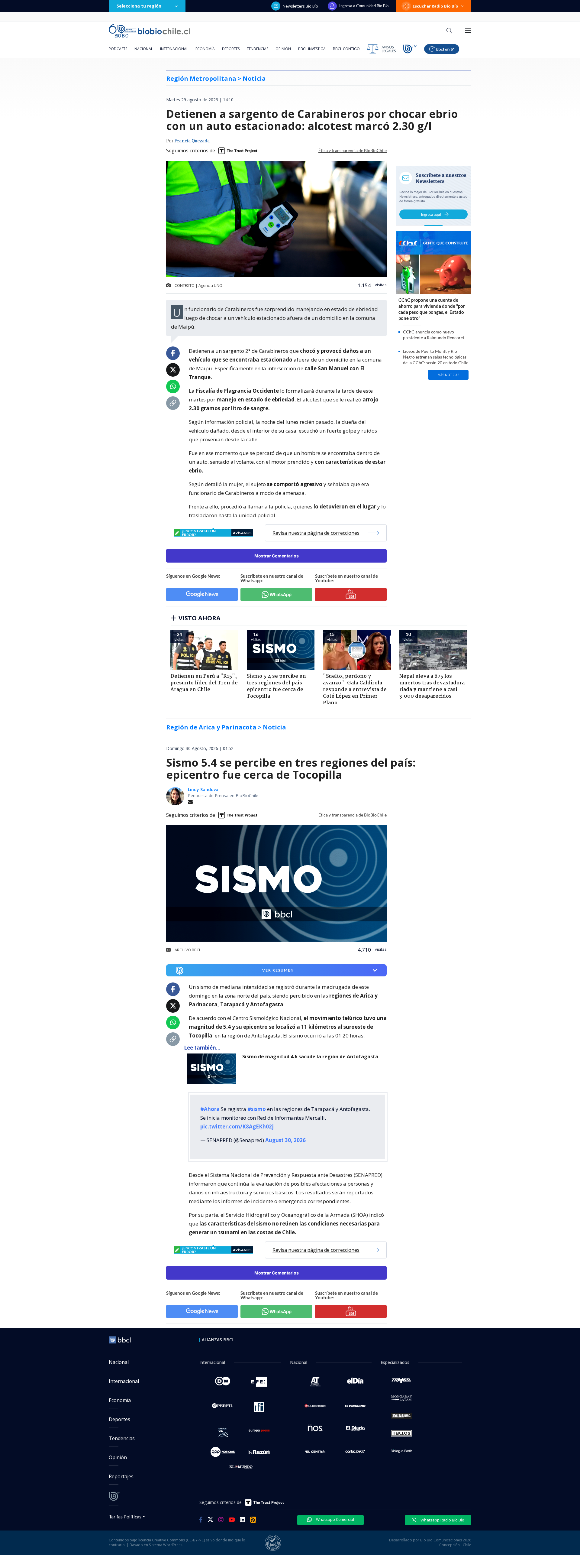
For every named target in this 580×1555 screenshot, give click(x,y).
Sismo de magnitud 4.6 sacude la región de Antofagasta (310, 1056)
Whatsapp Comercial (334, 1519)
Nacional (143, 48)
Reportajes (121, 1476)
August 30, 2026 (285, 1140)
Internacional (174, 48)
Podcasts (118, 48)
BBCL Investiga (312, 48)
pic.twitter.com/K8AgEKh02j (237, 1126)
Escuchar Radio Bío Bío (435, 6)
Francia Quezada (192, 141)
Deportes (231, 48)
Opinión (283, 48)
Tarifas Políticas (125, 1516)
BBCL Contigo (346, 48)
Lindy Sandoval (204, 789)
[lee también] (213, 1068)
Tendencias (257, 48)
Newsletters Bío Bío (300, 6)
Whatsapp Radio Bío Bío (442, 1520)
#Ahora (210, 1108)
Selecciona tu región (139, 6)
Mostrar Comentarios (276, 555)
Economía (205, 48)
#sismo (256, 1108)
